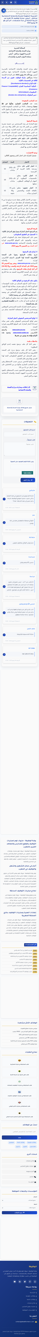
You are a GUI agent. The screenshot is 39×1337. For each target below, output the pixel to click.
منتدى (31, 1177)
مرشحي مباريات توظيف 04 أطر (26, 963)
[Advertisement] (19, 752)
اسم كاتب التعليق (29, 430)
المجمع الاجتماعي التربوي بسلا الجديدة (24, 966)
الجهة (35, 1204)
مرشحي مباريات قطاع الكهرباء (29, 1028)
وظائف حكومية (30, 1296)
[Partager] (3, 10)
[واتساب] (35, 1281)
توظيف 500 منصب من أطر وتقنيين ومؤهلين (22, 953)
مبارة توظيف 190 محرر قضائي (29, 1044)
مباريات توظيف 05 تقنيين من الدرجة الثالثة (23, 956)
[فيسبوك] (30, 1281)
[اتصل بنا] (11, 2)
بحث (19, 1137)
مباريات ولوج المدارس (26, 1166)
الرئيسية (32, 1292)
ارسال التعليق (26, 480)
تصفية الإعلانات (18, 1212)
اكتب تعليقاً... (30, 440)
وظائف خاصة (31, 1299)
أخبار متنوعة (30, 1171)
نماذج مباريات (30, 1161)
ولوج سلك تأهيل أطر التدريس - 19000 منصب (25, 1031)
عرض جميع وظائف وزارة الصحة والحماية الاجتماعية (19, 409)
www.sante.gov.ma (18, 330)
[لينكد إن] (20, 1281)
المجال (35, 1197)
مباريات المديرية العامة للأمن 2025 (28, 1034)
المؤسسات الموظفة (28, 1310)
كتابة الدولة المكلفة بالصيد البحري (25, 969)
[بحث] (15, 2)
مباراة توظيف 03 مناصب (27, 960)
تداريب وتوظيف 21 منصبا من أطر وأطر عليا (23, 972)
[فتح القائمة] (2, 2)
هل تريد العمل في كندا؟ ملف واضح (25, 950)
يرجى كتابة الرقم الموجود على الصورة (22, 461)
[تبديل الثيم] (6, 2)
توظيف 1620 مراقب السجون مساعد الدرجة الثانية (24, 1041)
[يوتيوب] (15, 1281)
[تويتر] (25, 1281)
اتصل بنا (31, 1182)
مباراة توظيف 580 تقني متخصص (28, 1038)
